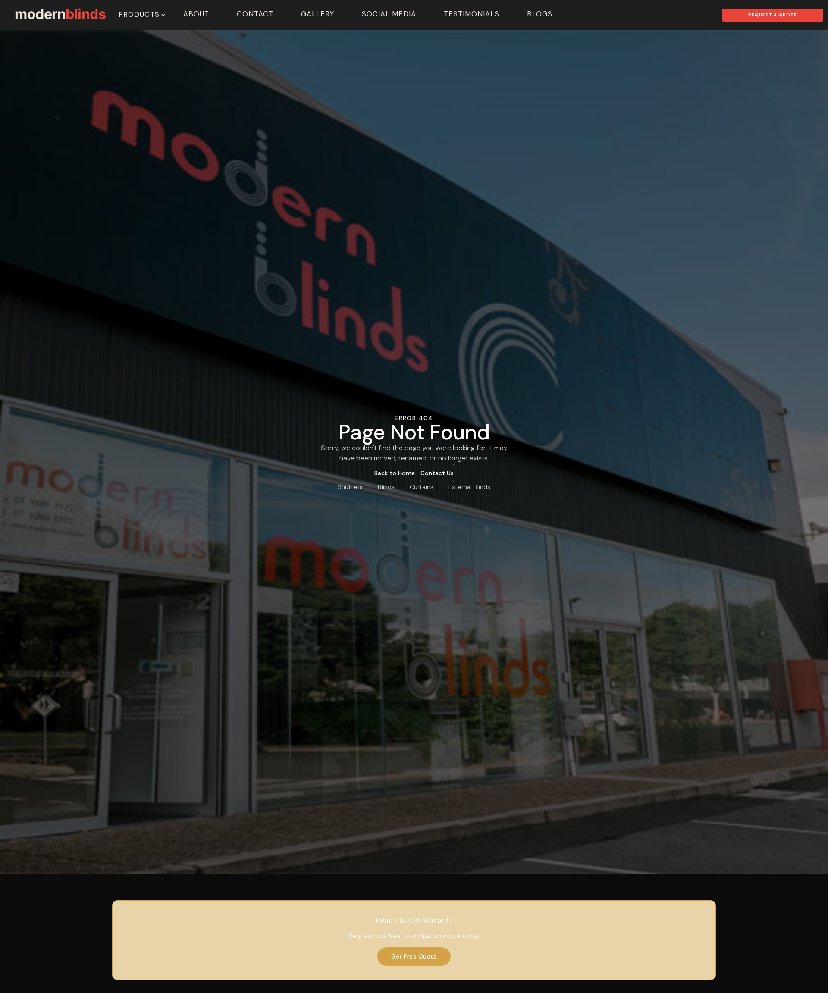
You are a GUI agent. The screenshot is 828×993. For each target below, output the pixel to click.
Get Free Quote (414, 956)
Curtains (421, 487)
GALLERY (317, 14)
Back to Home (394, 473)
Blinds (386, 487)
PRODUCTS (139, 14)
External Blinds (469, 487)
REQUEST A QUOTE (772, 15)
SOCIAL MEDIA (389, 14)
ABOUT (196, 14)
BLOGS (539, 14)
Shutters (350, 487)
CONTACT (255, 14)
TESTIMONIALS (471, 14)
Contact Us (437, 473)
